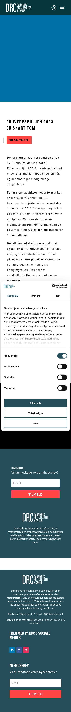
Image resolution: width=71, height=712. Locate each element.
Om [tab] (58, 295)
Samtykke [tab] (13, 295)
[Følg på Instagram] (26, 650)
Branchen (18, 140)
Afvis (35, 423)
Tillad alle (35, 403)
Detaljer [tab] (35, 295)
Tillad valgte (35, 413)
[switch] (62, 366)
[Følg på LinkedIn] (12, 650)
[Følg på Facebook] (19, 650)
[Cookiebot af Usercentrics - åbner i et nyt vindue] (52, 286)
